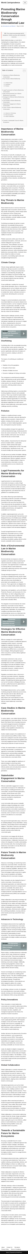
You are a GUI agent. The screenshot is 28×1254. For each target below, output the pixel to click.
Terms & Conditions (16, 1249)
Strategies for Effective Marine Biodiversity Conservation (13, 97)
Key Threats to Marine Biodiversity (11, 78)
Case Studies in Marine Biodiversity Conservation (12, 101)
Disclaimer (17, 1247)
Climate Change (8, 82)
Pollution (7, 86)
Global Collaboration (9, 116)
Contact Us (9, 1247)
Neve (7, 1252)
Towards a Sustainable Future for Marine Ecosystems (13, 121)
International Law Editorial (9, 26)
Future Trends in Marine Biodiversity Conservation (12, 108)
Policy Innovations (9, 114)
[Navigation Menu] (25, 2)
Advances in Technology (10, 113)
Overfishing (7, 84)
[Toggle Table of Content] (23, 70)
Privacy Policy (5, 1249)
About (2, 1247)
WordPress (19, 1252)
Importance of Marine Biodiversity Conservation (11, 76)
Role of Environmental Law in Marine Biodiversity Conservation (12, 94)
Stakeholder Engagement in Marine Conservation (12, 104)
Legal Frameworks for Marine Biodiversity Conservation (13, 91)
